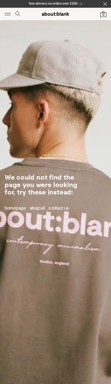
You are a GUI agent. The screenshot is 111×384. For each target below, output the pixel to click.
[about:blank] (55, 14)
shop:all (37, 208)
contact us (58, 208)
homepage (15, 208)
